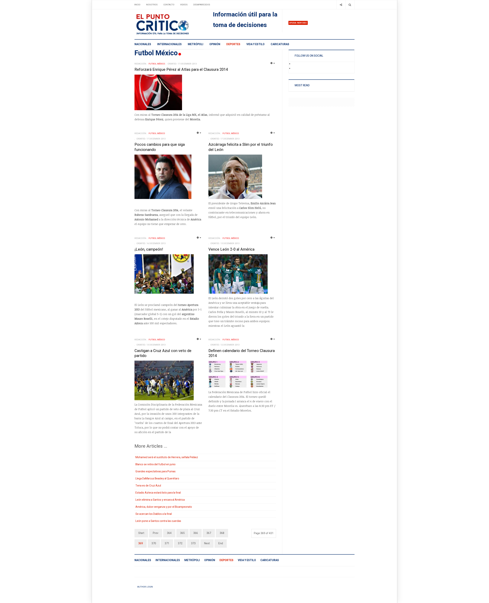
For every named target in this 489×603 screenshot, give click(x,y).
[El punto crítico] (169, 24)
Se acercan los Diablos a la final (153, 514)
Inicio (137, 4)
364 (169, 533)
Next (207, 543)
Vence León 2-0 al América (231, 249)
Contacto (168, 4)
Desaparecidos (201, 4)
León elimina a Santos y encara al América (160, 500)
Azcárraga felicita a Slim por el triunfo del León (240, 147)
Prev (155, 533)
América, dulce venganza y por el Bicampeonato (163, 507)
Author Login (145, 586)
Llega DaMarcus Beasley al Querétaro (157, 479)
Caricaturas (280, 44)
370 (153, 543)
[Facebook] (294, 64)
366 (195, 533)
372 (180, 543)
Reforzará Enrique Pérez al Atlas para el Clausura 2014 (181, 69)
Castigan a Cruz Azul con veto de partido (162, 353)
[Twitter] (294, 68)
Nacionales (142, 44)
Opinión (214, 44)
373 (193, 543)
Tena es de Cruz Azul (148, 486)
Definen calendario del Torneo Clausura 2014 (241, 353)
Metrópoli (195, 44)
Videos (184, 4)
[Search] (349, 4)
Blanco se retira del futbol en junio (155, 464)
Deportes (233, 44)
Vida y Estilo (255, 44)
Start (141, 533)
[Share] (340, 4)
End (220, 543)
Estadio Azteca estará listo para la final (158, 493)
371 (167, 543)
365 (182, 533)
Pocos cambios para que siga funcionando (159, 147)
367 (208, 533)
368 (222, 533)
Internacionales (169, 44)
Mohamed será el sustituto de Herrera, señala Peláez (166, 457)
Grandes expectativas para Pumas (155, 471)
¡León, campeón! (148, 249)
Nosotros (152, 4)
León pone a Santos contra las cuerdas (158, 521)
